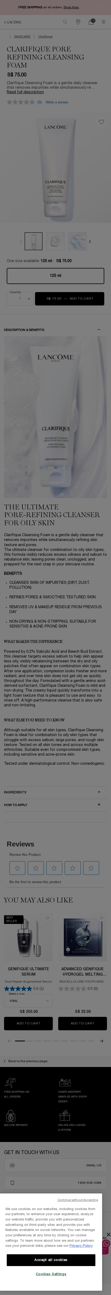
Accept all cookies (51, 1260)
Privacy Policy (81, 1246)
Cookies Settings (51, 1274)
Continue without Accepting (77, 1200)
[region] (51, 1242)
